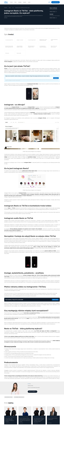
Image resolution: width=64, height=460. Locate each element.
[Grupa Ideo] (49, 2)
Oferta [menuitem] (15, 2)
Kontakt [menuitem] (29, 2)
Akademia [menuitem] (24, 2)
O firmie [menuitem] (11, 2)
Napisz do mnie (32, 391)
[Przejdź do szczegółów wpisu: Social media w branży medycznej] (53, 411)
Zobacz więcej (53, 11)
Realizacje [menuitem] (19, 2)
